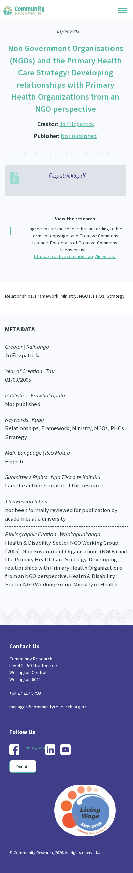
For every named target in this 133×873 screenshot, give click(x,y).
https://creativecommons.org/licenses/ (75, 256)
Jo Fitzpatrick (76, 124)
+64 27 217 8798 (25, 693)
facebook (14, 749)
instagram (35, 747)
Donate (22, 766)
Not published (79, 136)
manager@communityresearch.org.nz (47, 707)
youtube (65, 749)
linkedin (50, 749)
